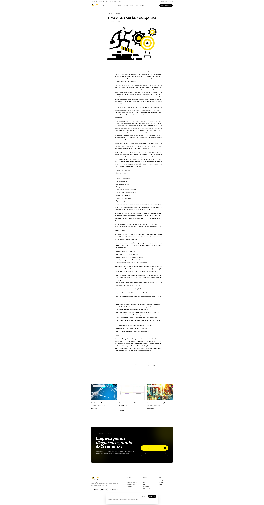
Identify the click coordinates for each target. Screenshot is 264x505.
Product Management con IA (133, 480)
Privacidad (161, 482)
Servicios (119, 5)
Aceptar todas (152, 496)
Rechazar (144, 496)
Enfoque (126, 5)
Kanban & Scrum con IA (132, 482)
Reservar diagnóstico (165, 5)
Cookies (160, 484)
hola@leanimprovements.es (167, 1)
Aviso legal (161, 480)
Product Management (115, 13)
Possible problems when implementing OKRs (128, 289)
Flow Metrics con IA (131, 484)
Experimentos (143, 5)
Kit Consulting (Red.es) (148, 488)
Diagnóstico (129, 486)
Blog (137, 5)
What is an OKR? (120, 230)
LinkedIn (96, 489)
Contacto (145, 491)
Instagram (114, 489)
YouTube (105, 489)
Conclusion (118, 335)
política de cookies (115, 501)
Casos (131, 5)
